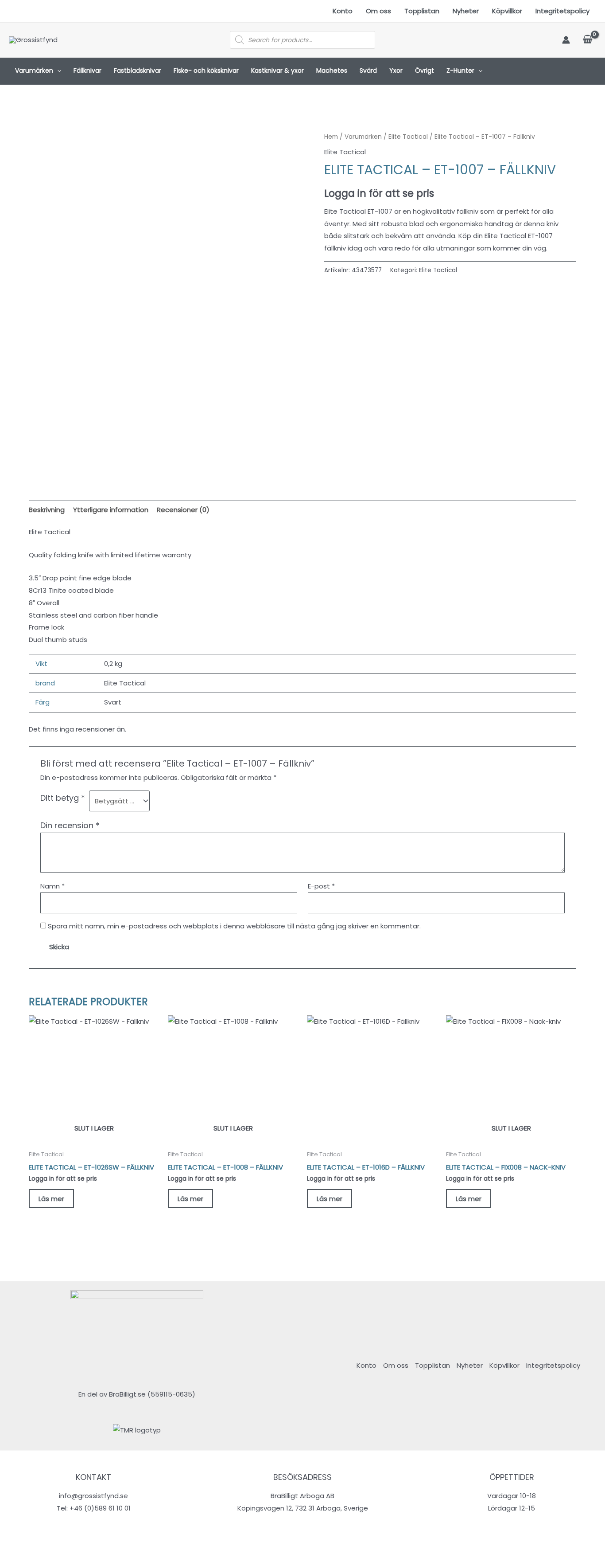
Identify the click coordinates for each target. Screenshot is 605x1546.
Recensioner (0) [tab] (183, 509)
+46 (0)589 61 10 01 (100, 1508)
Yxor (396, 70)
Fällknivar (87, 70)
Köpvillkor (507, 11)
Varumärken (34, 70)
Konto (343, 11)
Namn (52, 886)
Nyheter (466, 11)
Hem (331, 137)
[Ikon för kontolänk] (566, 40)
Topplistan (421, 11)
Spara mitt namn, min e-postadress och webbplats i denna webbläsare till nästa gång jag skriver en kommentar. (234, 926)
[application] (57, 71)
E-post (321, 886)
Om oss (378, 11)
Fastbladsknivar (137, 70)
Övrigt (424, 70)
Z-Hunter (460, 70)
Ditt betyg (62, 797)
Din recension (70, 825)
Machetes (331, 70)
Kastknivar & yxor (277, 70)
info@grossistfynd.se (93, 1495)
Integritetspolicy (562, 11)
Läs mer (51, 1198)
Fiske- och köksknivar (206, 70)
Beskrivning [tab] (47, 509)
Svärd (368, 70)
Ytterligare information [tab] (110, 509)
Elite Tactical (408, 137)
